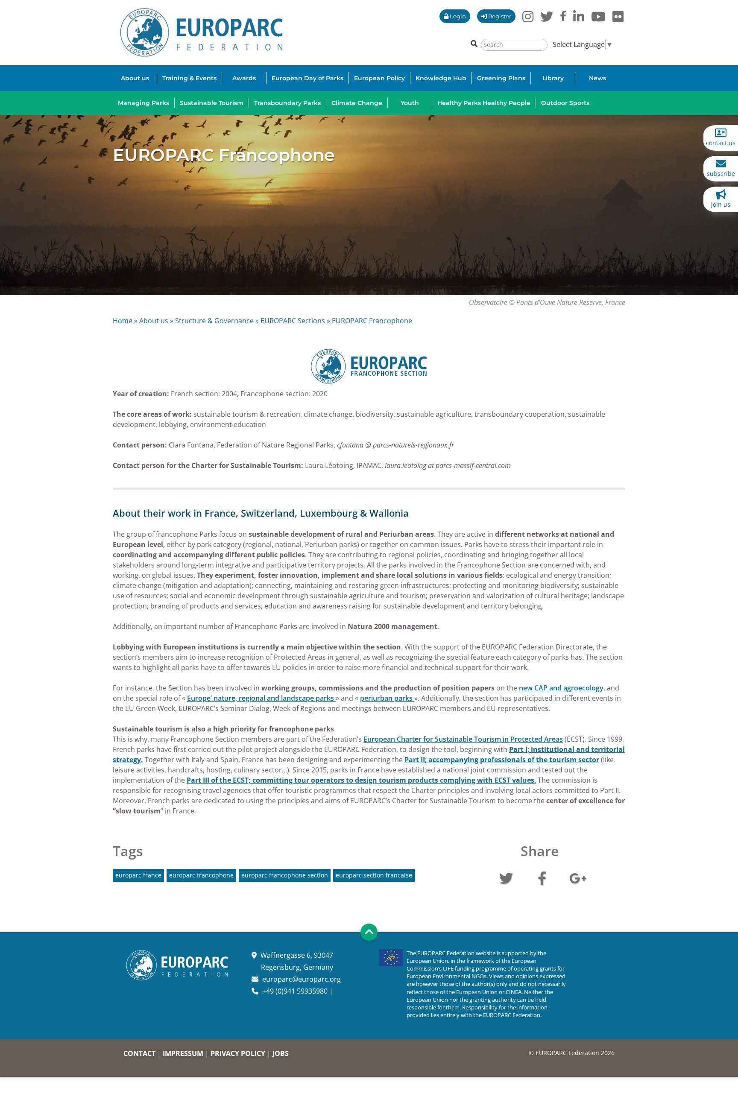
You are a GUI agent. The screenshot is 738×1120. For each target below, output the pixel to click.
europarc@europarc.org (301, 979)
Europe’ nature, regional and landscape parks (261, 698)
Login (457, 16)
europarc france (138, 875)
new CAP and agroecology (561, 688)
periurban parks (387, 698)
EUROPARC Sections (293, 320)
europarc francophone (201, 875)
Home (122, 320)
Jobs (280, 1053)
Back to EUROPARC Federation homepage (201, 32)
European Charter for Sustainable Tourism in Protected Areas (463, 739)
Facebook (542, 877)
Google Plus (578, 877)
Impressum (183, 1053)
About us (153, 320)
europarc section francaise (374, 875)
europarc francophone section (284, 875)
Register (499, 16)
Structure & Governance (214, 320)
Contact (139, 1053)
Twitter (506, 877)
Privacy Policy (238, 1053)
